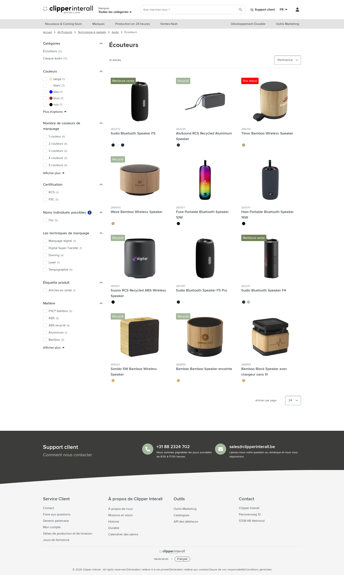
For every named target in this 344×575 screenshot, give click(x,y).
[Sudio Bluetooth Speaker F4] (270, 258)
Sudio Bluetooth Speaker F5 (133, 133)
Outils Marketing (185, 508)
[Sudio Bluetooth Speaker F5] (139, 101)
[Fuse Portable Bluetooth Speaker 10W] (205, 180)
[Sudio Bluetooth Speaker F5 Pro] (205, 258)
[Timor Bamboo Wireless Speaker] (270, 101)
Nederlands (161, 559)
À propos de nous (120, 508)
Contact (48, 508)
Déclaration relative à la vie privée (147, 569)
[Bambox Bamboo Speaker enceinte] (205, 337)
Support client (264, 9)
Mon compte (52, 527)
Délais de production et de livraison (67, 533)
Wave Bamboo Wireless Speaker (136, 212)
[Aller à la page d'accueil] (68, 10)
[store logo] (172, 552)
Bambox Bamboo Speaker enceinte (204, 369)
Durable (113, 528)
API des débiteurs (186, 521)
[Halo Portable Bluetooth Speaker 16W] (270, 180)
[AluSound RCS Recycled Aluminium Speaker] (205, 101)
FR (281, 9)
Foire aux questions (56, 514)
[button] (101, 43)
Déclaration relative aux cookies (188, 569)
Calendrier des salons (123, 534)
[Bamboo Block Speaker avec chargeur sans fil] (270, 337)
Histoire (113, 521)
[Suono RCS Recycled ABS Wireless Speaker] (139, 258)
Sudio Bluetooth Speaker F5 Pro (201, 290)
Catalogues (181, 515)
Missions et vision (120, 515)
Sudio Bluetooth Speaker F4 (263, 290)
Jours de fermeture (56, 540)
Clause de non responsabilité (227, 569)
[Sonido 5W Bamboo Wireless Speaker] (139, 337)
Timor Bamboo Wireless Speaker (267, 133)
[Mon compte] (297, 10)
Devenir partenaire (56, 520)
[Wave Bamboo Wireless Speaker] (139, 180)
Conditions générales (258, 569)
